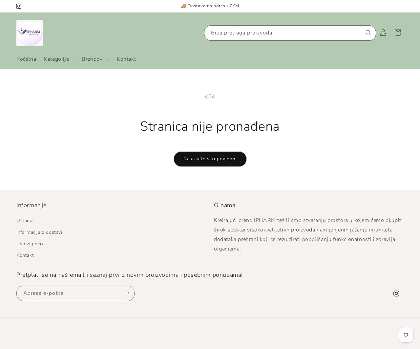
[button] (59, 59)
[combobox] (290, 33)
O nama (25, 221)
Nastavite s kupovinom (210, 159)
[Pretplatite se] (127, 293)
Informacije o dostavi (39, 232)
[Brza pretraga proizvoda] (368, 33)
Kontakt (25, 255)
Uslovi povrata (32, 244)
